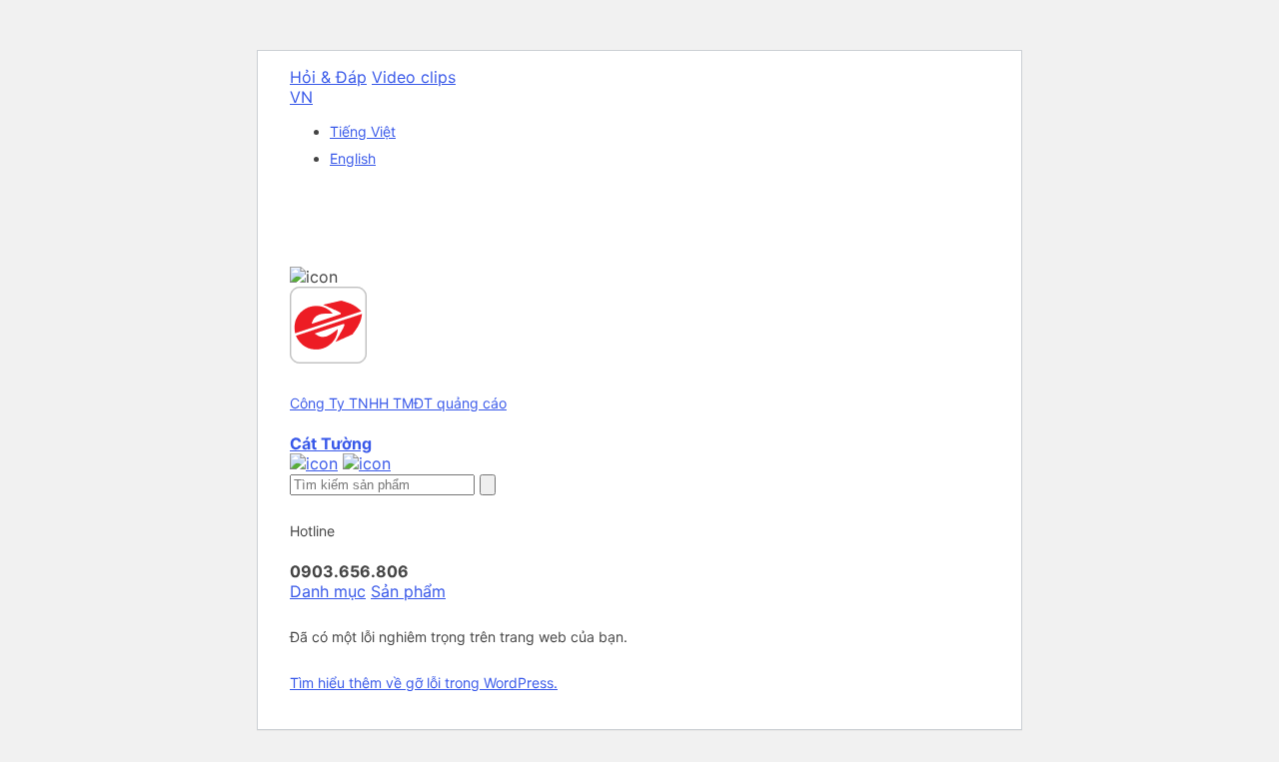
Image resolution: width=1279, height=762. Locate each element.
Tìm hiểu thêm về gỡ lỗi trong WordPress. (424, 682)
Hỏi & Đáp (328, 77)
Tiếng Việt (363, 131)
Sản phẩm (408, 591)
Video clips (414, 77)
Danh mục (328, 591)
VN (301, 97)
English (353, 158)
